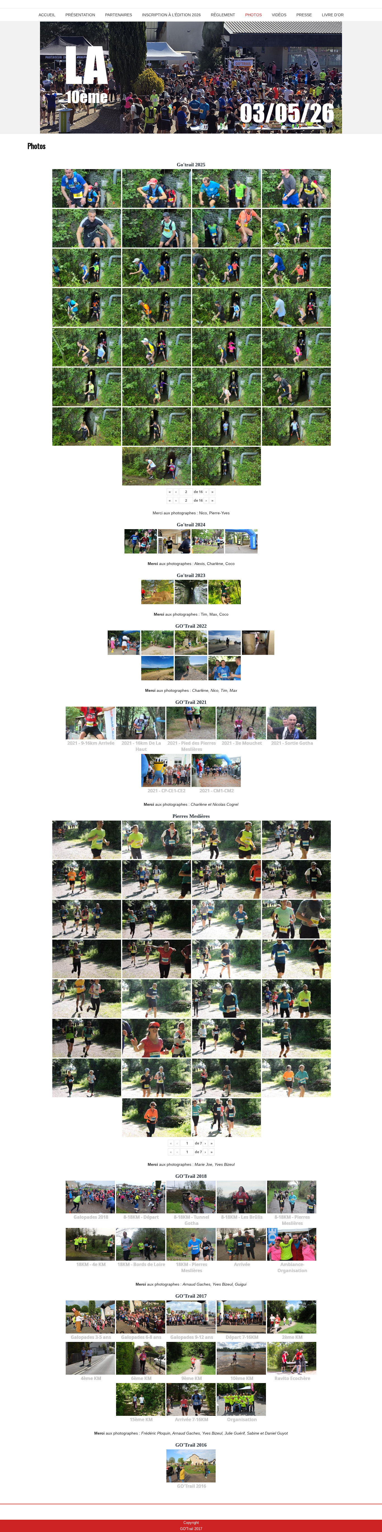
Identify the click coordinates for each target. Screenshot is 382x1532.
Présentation (80, 15)
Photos (253, 15)
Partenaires (118, 15)
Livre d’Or (333, 15)
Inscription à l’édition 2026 (171, 15)
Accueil (47, 15)
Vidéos (279, 15)
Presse (304, 15)
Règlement (223, 15)
